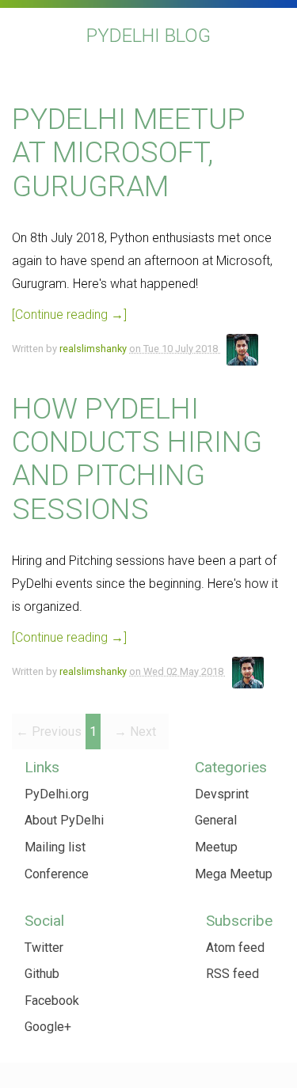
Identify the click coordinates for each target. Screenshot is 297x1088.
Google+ (48, 1026)
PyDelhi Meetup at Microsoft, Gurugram (129, 152)
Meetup (216, 847)
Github (42, 973)
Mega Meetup (233, 873)
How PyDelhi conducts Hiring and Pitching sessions (137, 459)
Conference (57, 873)
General (216, 820)
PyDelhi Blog (148, 36)
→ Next (135, 731)
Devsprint (222, 794)
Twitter (44, 947)
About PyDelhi (64, 820)
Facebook (52, 1000)
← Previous (49, 731)
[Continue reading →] (69, 314)
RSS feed (232, 973)
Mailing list (55, 847)
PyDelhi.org (57, 794)
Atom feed (235, 947)
